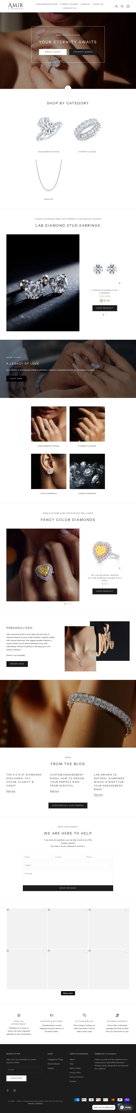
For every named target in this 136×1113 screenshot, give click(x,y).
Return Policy (75, 1068)
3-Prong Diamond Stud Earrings (105, 291)
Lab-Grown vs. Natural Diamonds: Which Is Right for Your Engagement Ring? (109, 782)
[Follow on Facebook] (7, 1090)
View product (104, 308)
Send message (68, 888)
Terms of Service (76, 1077)
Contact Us (69, 8)
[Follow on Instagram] (14, 1090)
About (72, 1059)
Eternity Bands (69, 4)
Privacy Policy (75, 1072)
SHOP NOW (16, 378)
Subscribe (16, 1078)
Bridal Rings (53, 52)
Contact (73, 1081)
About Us (98, 4)
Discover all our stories (68, 805)
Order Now (17, 664)
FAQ (71, 1064)
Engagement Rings (47, 4)
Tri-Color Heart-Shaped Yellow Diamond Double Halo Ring (105, 578)
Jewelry (85, 4)
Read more (10, 791)
